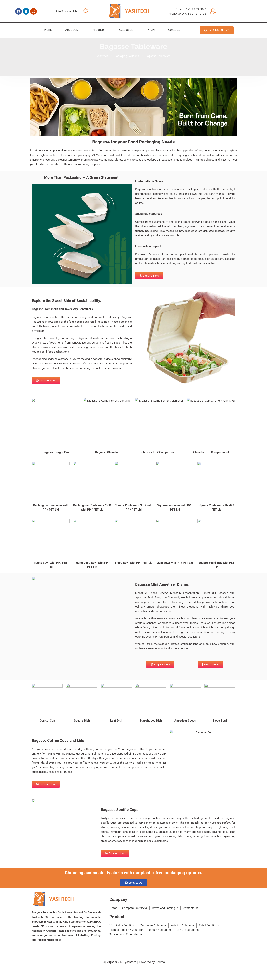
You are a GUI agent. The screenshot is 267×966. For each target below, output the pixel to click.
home (48, 30)
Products (98, 30)
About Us (71, 30)
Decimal (160, 962)
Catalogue (126, 30)
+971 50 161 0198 (194, 13)
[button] (72, 29)
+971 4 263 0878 (195, 9)
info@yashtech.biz (67, 11)
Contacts (174, 30)
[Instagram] (33, 11)
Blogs (151, 30)
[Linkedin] (26, 11)
